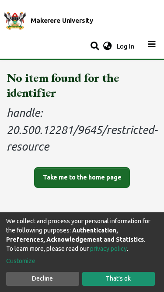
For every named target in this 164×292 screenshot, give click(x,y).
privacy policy (108, 248)
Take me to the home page (82, 177)
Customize (20, 260)
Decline (42, 278)
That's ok (118, 278)
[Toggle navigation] (152, 46)
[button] (107, 47)
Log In (126, 46)
